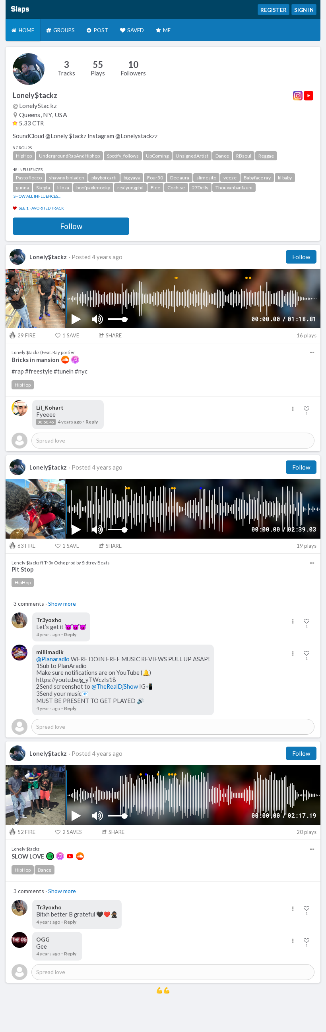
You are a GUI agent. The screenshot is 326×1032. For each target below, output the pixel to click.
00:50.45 (46, 422)
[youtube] (70, 856)
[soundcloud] (65, 360)
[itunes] (75, 360)
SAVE (70, 335)
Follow (71, 226)
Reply (91, 422)
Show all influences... (37, 196)
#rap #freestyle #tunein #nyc (49, 371)
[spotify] (50, 856)
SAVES (72, 832)
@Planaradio (53, 659)
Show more (62, 603)
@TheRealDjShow (114, 686)
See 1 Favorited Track (41, 208)
